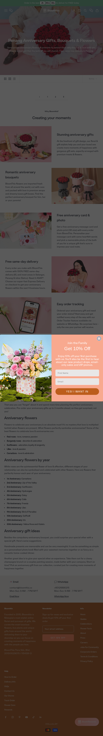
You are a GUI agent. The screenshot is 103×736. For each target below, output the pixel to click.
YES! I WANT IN (77, 391)
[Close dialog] (99, 339)
